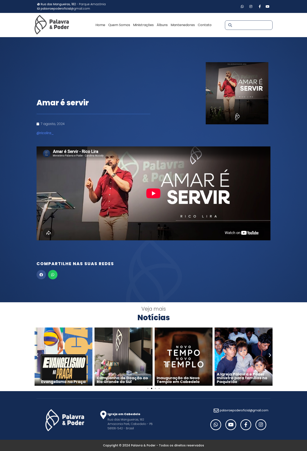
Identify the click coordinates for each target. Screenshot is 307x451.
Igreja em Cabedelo (124, 414)
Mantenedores (183, 25)
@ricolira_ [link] (45, 133)
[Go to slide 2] (151, 388)
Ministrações (143, 25)
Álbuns (162, 25)
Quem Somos (119, 25)
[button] (41, 274)
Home (100, 25)
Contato (205, 25)
